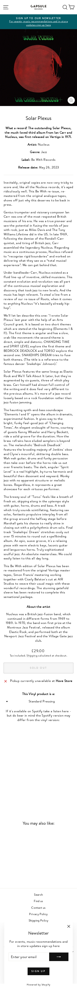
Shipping (32, 655)
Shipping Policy (39, 920)
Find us (38, 901)
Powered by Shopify (38, 984)
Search (38, 894)
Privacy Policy (38, 914)
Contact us (38, 907)
